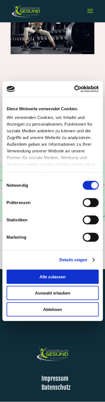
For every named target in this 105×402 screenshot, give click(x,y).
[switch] (91, 202)
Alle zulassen (52, 276)
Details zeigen (73, 259)
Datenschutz (55, 387)
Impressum (54, 378)
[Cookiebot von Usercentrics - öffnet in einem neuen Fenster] (75, 89)
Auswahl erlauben (52, 293)
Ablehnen (52, 309)
